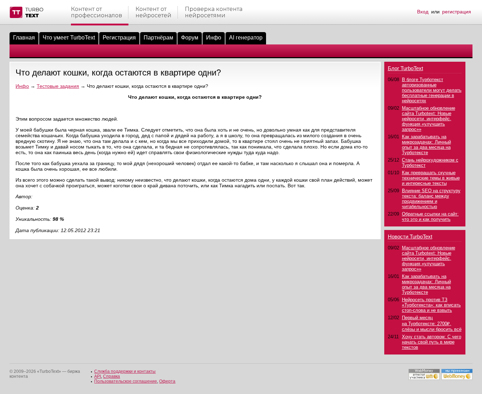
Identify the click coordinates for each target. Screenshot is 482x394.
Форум (189, 38)
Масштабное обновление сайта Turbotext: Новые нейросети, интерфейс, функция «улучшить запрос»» (428, 118)
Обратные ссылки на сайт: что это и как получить (430, 216)
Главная (24, 38)
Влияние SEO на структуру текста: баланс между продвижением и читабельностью (431, 198)
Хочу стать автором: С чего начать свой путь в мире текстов (431, 342)
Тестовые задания (58, 86)
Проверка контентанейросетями (213, 12)
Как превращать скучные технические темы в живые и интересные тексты (431, 178)
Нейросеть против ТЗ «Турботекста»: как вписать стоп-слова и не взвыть (431, 305)
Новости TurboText (410, 237)
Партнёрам (158, 38)
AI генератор (246, 38)
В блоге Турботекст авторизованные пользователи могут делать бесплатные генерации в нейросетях (432, 90)
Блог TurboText (405, 68)
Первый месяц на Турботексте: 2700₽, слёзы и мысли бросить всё (432, 323)
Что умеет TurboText (69, 38)
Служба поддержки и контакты (125, 371)
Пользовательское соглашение (125, 381)
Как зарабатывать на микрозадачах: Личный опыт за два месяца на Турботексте (426, 144)
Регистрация (119, 38)
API (97, 376)
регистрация (456, 11)
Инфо (213, 38)
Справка (111, 376)
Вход (422, 11)
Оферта (167, 381)
